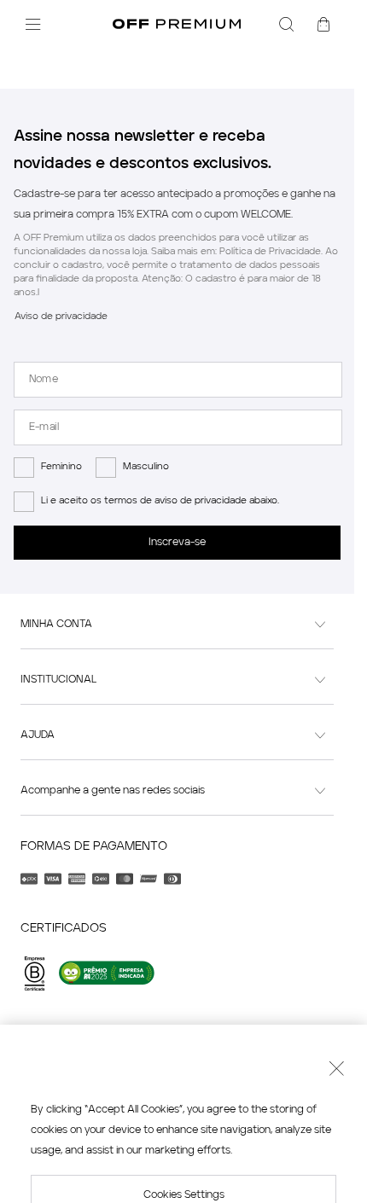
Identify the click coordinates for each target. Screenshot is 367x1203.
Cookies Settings (183, 1112)
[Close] (336, 987)
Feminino (61, 467)
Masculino (146, 467)
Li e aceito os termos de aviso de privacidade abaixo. (160, 501)
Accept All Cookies (184, 1163)
